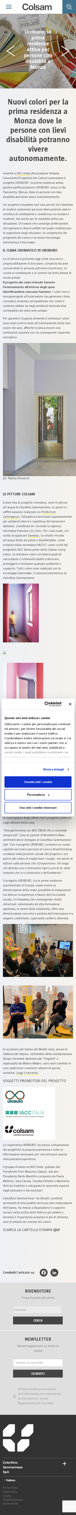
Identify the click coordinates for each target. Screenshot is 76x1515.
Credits (7, 1496)
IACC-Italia (23, 173)
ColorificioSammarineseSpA (13, 1467)
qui (56, 1230)
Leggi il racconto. (27, 1073)
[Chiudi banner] (70, 704)
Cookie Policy (10, 1491)
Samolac (33, 535)
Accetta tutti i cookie (38, 781)
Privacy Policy (10, 1487)
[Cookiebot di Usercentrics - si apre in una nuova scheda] (46, 704)
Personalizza (36, 794)
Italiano (10, 1480)
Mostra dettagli (53, 769)
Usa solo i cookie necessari (38, 807)
